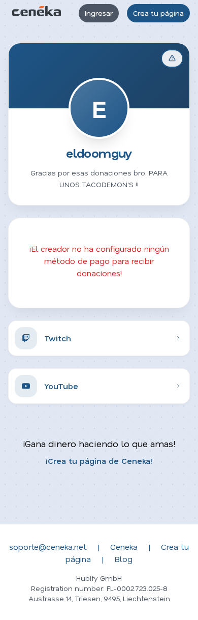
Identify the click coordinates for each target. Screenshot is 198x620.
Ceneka (124, 546)
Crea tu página (158, 13)
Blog (123, 558)
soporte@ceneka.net (48, 546)
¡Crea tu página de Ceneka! (99, 460)
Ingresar (99, 13)
